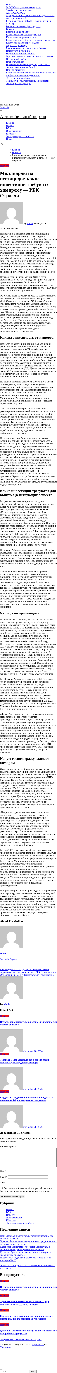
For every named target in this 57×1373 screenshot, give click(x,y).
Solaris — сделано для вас (19, 10)
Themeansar (6, 1347)
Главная (10, 122)
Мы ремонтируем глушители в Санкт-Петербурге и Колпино (26, 49)
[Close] (1, 1369)
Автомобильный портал (23, 116)
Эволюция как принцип (18, 83)
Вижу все (11, 29)
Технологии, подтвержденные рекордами (27, 80)
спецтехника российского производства (20, 1339)
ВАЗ (8, 128)
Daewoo (10, 125)
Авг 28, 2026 (36, 1051)
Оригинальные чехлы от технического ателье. (30, 56)
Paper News (38, 1344)
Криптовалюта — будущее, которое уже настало (31, 40)
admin (30, 223)
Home (9, 4)
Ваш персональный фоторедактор (23, 26)
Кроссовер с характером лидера (22, 42)
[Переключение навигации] (1, 110)
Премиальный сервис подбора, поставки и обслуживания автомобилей (28, 65)
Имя (3, 1171)
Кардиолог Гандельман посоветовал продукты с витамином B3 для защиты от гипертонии (26, 1099)
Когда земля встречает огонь (21, 37)
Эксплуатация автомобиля (20, 136)
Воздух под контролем (17, 32)
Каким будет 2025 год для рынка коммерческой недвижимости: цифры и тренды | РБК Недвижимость (28, 970)
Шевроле (11, 133)
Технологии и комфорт (18, 78)
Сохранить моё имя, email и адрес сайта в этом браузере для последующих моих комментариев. (26, 1189)
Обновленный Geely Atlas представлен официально (27, 975)
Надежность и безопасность (20, 53)
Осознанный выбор (16, 59)
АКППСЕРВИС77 (15, 12)
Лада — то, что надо (16, 45)
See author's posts (8, 959)
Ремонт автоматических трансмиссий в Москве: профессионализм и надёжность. (31, 74)
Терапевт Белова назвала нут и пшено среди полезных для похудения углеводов (24, 1061)
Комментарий (8, 1146)
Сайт (2, 1182)
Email (3, 1177)
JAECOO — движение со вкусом (23, 7)
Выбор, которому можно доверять (23, 34)
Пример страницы (15, 70)
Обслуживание (14, 131)
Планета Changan (15, 61)
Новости (10, 139)
